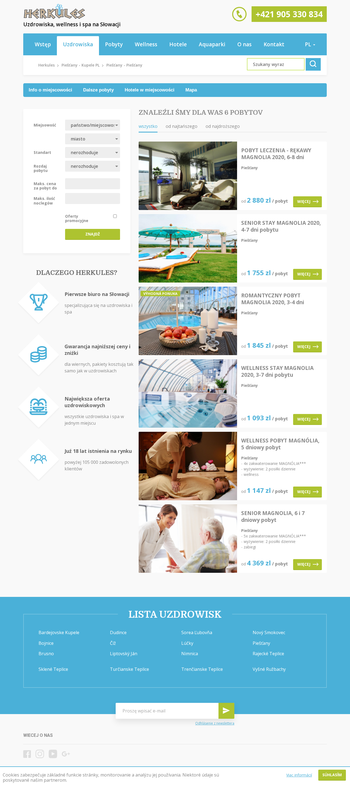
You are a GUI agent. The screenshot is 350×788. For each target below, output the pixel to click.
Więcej (303, 201)
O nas (244, 44)
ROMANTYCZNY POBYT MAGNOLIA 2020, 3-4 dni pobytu (272, 299)
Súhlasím (332, 774)
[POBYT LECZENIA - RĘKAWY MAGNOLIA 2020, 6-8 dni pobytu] (188, 176)
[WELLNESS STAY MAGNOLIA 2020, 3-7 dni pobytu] (188, 393)
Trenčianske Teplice (202, 669)
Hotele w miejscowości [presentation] (149, 90)
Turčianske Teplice (129, 669)
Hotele (178, 44)
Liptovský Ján (123, 654)
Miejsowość (45, 124)
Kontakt (274, 44)
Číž (113, 643)
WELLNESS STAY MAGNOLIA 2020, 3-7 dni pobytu (277, 371)
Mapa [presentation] (191, 90)
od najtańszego (181, 126)
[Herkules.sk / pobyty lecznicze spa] (54, 18)
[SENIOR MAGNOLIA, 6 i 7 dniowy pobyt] (188, 539)
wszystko (148, 126)
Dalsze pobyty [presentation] (98, 90)
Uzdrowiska (78, 44)
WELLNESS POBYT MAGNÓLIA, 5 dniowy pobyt (280, 444)
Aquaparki (212, 44)
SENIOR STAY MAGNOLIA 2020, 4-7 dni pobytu (281, 226)
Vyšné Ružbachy (269, 669)
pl (309, 44)
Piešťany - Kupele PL (81, 65)
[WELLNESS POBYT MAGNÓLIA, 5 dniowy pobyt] (188, 466)
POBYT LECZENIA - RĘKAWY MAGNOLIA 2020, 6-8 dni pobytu (276, 154)
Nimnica (189, 654)
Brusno (46, 654)
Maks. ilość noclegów (44, 200)
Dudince (118, 632)
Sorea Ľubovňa (196, 632)
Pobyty (114, 44)
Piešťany (261, 643)
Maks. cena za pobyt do (45, 185)
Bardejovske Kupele (59, 632)
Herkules (46, 65)
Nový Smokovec (269, 632)
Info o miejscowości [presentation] (50, 90)
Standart (42, 152)
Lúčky (187, 643)
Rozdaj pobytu (41, 168)
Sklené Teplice (53, 669)
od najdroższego (223, 126)
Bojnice (46, 643)
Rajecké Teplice (268, 654)
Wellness (146, 44)
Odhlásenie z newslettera (214, 723)
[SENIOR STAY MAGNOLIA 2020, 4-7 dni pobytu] (188, 248)
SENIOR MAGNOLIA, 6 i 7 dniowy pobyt (273, 517)
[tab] (50, 90)
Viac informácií (299, 775)
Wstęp (43, 44)
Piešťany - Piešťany (124, 65)
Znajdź (92, 234)
